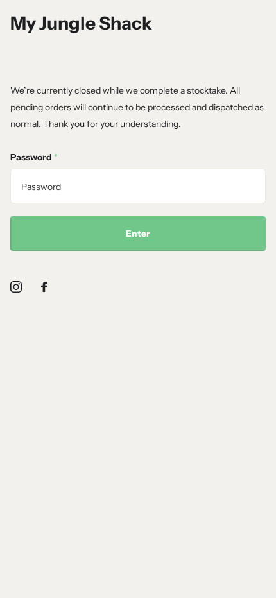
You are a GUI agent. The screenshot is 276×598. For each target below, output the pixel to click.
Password (34, 157)
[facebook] (44, 287)
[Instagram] (16, 287)
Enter (138, 233)
